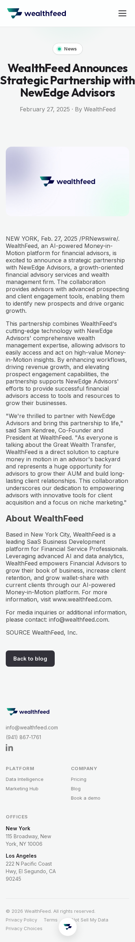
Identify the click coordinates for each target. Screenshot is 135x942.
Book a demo (85, 798)
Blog (76, 788)
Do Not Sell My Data (86, 920)
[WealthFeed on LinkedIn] (49, 747)
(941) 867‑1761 (23, 737)
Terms (51, 920)
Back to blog (30, 658)
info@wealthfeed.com (32, 727)
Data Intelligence (25, 779)
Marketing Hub (22, 788)
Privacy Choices (24, 928)
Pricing (78, 779)
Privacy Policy (21, 920)
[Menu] (122, 13)
